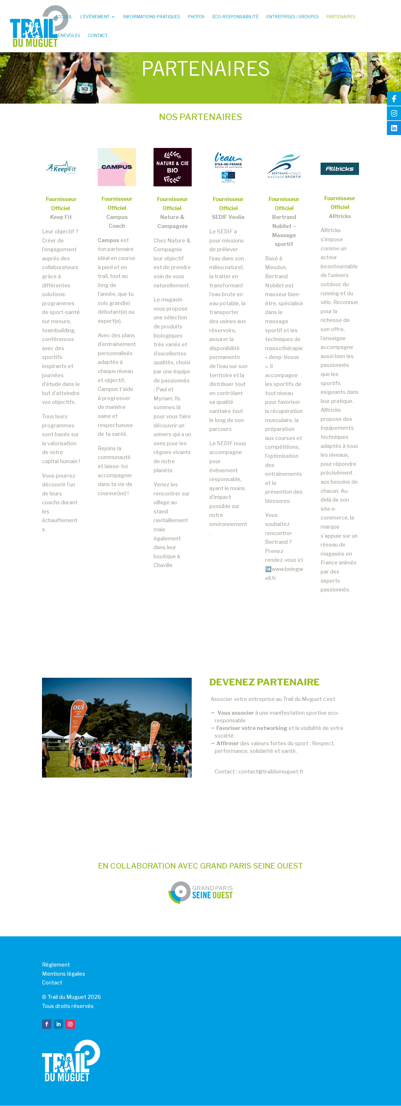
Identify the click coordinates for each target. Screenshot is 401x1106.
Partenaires (340, 17)
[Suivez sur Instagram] (70, 1024)
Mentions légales (63, 974)
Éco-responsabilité (235, 17)
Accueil (64, 17)
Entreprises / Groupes (292, 17)
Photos (196, 17)
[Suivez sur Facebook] (46, 1024)
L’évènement (94, 17)
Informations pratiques (151, 17)
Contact (98, 35)
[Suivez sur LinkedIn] (58, 1024)
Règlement (56, 965)
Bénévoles (67, 35)
